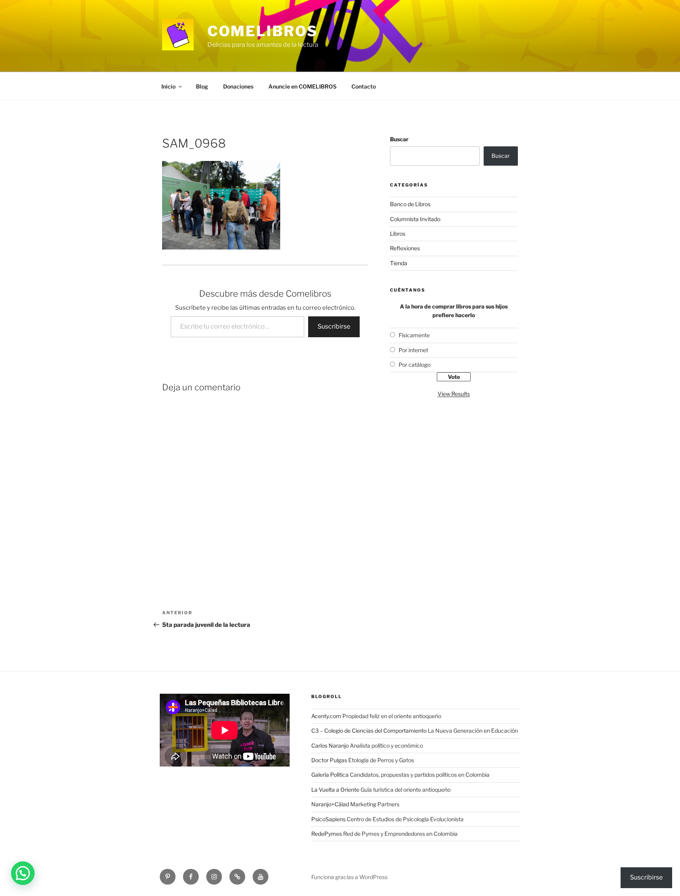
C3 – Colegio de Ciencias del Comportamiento (369, 730)
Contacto (363, 86)
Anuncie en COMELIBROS (302, 86)
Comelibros (262, 31)
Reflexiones (405, 248)
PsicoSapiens (328, 819)
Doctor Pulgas (329, 760)
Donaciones (238, 86)
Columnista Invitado (415, 219)
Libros (397, 233)
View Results (454, 393)
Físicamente (414, 335)
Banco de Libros (410, 204)
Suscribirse (334, 326)
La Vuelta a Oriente (335, 789)
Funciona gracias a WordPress (349, 877)
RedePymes (326, 833)
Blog (202, 86)
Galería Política (330, 774)
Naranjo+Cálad (330, 804)
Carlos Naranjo (330, 745)
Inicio (168, 86)
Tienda (398, 263)
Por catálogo (415, 364)
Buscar (399, 139)
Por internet (413, 350)
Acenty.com (326, 716)
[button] (23, 873)
